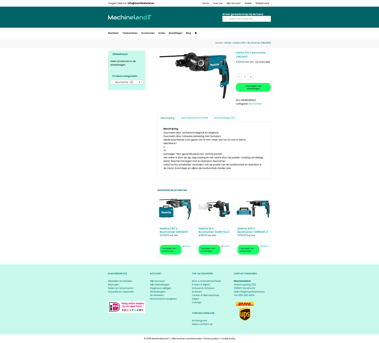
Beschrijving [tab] (167, 118)
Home (218, 42)
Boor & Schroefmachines (206, 281)
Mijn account (157, 281)
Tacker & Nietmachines (205, 295)
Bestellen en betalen (120, 281)
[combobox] (126, 82)
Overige (196, 302)
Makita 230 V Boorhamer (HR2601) (174, 230)
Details (188, 246)
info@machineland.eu (141, 3)
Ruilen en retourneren (120, 288)
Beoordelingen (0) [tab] (224, 118)
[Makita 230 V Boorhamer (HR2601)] (175, 209)
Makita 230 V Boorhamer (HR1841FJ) (252, 230)
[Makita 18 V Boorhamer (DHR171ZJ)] (214, 209)
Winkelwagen (158, 291)
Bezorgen (114, 284)
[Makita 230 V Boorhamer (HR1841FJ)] (253, 209)
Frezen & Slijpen (201, 284)
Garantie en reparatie (121, 291)
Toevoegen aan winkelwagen (253, 87)
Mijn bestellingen (159, 284)
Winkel (227, 42)
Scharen (197, 291)
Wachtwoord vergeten (163, 298)
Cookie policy (228, 338)
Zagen (195, 298)
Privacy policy (211, 338)
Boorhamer (255, 103)
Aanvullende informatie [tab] (194, 118)
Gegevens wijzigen (160, 288)
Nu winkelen (157, 295)
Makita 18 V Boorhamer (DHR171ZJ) (214, 230)
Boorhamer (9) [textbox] (126, 82)
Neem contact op (202, 324)
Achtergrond (199, 320)
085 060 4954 (246, 295)
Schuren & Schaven (203, 288)
